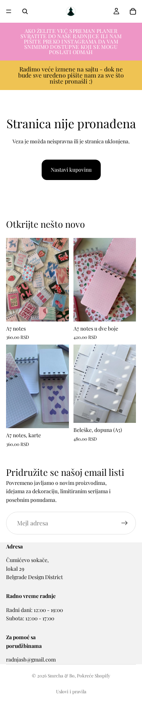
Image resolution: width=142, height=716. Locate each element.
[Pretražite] (25, 11)
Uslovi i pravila (71, 691)
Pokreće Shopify (93, 676)
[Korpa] (133, 11)
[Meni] (8, 11)
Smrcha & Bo (61, 676)
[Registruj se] (125, 523)
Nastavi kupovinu (71, 169)
